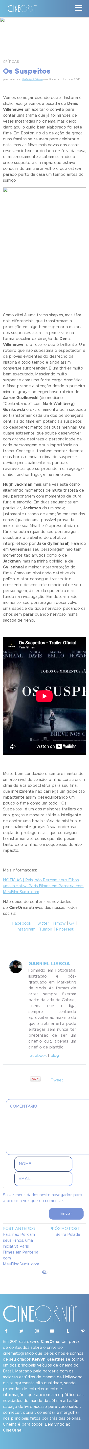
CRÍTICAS (11, 62)
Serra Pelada (68, 1235)
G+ (71, 923)
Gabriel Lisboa (32, 79)
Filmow (59, 923)
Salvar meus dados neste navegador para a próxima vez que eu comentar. (42, 1198)
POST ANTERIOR (19, 1229)
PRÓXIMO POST (65, 1229)
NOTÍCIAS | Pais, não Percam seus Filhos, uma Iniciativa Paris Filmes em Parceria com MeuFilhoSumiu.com (43, 886)
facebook (37, 1056)
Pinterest (65, 929)
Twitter (42, 923)
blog (54, 1056)
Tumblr (45, 929)
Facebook (21, 923)
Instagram (26, 929)
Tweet (57, 1080)
